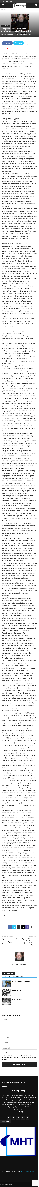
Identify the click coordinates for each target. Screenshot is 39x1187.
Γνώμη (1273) (17, 1000)
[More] (26, 43)
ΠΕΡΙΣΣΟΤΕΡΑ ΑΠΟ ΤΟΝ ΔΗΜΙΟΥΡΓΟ (14, 976)
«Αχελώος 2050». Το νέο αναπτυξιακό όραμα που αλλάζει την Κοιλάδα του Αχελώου (29, 942)
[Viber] (27, 927)
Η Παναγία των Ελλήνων (21, 981)
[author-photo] (19, 961)
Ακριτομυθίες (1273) (20, 990)
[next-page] (6, 1009)
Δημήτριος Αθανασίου (9, 34)
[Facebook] (10, 927)
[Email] (23, 927)
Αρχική (3, 9)
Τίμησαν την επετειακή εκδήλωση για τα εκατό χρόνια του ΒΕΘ (9, 941)
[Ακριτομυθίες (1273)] (6, 992)
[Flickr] (18, 1118)
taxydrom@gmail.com (27, 1171)
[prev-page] (3, 1009)
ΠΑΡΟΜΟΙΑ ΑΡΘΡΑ (8, 973)
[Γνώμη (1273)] (6, 1001)
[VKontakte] (27, 1118)
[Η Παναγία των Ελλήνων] (6, 983)
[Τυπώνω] (18, 927)
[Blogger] (9, 1118)
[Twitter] (14, 927)
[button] (3, 5)
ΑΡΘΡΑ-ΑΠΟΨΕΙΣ (11, 9)
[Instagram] (23, 1118)
